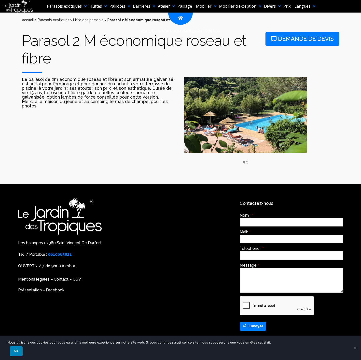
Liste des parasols (88, 20)
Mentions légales (34, 279)
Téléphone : (252, 249)
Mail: (245, 232)
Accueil (28, 20)
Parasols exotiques (53, 20)
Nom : (246, 215)
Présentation (30, 290)
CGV (77, 279)
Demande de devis (305, 38)
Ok (16, 351)
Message (249, 265)
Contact (61, 279)
